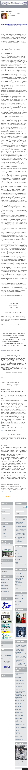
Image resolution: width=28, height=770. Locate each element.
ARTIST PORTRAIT (20, 576)
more (26, 665)
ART (17, 575)
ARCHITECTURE (19, 572)
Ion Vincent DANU (19, 715)
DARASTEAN (19, 717)
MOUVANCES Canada (20, 691)
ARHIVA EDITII (19, 573)
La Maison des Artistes (20, 680)
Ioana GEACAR (19, 697)
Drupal (21, 767)
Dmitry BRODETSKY (20, 712)
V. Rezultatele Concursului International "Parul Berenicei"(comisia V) (20, 660)
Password (3, 511)
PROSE (17, 604)
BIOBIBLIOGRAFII (20, 551)
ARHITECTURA (19, 548)
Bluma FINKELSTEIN (20, 700)
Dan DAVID (18, 703)
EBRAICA (18, 562)
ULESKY (18, 732)
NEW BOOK (18, 601)
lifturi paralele (18, 652)
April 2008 (4, 582)
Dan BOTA (18, 713)
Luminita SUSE (19, 736)
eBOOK (17, 584)
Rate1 (2, 494)
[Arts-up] (5, 612)
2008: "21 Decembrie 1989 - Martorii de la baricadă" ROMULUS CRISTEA (21, 649)
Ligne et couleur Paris (20, 683)
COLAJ (17, 554)
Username (3, 507)
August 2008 (4, 588)
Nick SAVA (18, 730)
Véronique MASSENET (20, 724)
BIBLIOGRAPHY (19, 578)
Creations (4, 529)
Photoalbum (5, 533)
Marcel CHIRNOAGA (20, 676)
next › (10, 594)
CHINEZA (18, 553)
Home (4, 526)
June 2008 (4, 585)
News (4, 527)
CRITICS (18, 581)
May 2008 (4, 583)
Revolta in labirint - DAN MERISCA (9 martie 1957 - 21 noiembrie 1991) (21, 521)
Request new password (5, 515)
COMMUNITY (19, 579)
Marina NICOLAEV (19, 739)
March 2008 (4, 580)
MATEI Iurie (18, 612)
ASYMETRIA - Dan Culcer (21, 689)
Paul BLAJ (18, 698)
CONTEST (18, 557)
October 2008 (4, 591)
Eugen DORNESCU (19, 720)
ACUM (17, 688)
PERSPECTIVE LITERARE (21, 695)
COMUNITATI (19, 556)
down (8, 496)
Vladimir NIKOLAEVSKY (21, 727)
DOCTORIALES (19, 561)
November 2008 (5, 592)
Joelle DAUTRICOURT (20, 718)
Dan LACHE (18, 723)
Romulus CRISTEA (19, 706)
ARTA (17, 550)
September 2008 (5, 589)
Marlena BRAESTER (20, 701)
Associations (5, 536)
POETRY (18, 603)
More (26, 542)
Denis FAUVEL (19, 721)
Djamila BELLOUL (19, 710)
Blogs (4, 535)
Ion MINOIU (18, 726)
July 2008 (4, 586)
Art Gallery (5, 532)
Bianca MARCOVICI (20, 704)
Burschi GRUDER (19, 679)
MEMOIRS (10, 16)
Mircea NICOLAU (19, 729)
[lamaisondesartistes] (6, 605)
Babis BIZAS (18, 738)
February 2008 (4, 579)
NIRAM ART (18, 694)
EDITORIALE (18, 585)
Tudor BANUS (18, 709)
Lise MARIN (18, 677)
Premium (4, 530)
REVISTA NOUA (19, 692)
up (6, 496)
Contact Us (5, 538)
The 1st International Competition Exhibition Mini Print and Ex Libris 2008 (21, 645)
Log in (20, 499)
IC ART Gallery (19, 686)
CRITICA (18, 559)
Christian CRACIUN (19, 707)
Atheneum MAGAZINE (20, 685)
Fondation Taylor (19, 682)
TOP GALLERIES (19, 606)
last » (22, 565)
